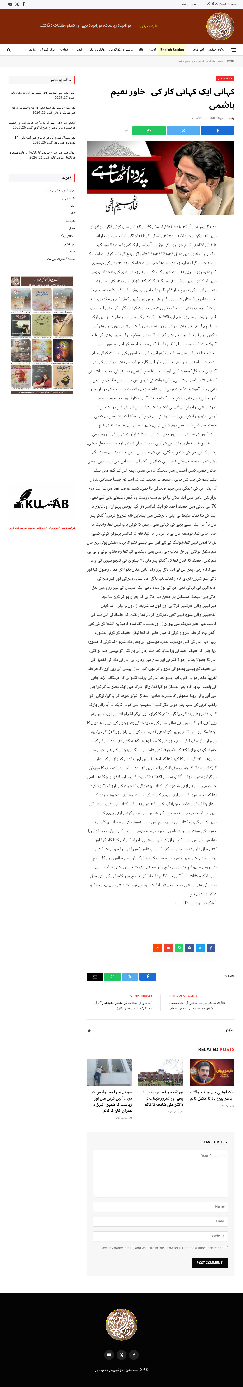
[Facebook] (229, 238)
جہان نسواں (48, 50)
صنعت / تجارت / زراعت (61, 259)
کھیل (78, 50)
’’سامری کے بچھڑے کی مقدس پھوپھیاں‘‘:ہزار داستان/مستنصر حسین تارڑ (123, 1006)
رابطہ (184, 4)
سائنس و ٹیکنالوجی (121, 50)
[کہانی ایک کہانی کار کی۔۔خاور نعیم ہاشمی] (160, 178)
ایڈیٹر (231, 118)
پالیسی (194, 4)
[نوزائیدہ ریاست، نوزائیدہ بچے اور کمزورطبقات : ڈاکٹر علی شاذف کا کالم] (160, 1072)
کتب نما (70, 221)
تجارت (64, 50)
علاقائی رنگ (97, 50)
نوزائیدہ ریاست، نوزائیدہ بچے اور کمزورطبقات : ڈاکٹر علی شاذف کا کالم (83, 25)
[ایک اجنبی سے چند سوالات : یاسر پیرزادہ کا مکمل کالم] (211, 1072)
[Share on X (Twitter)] (183, 130)
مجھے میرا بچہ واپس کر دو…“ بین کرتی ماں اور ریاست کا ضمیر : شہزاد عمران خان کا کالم (112, 1102)
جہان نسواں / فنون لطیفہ (60, 191)
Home (230, 61)
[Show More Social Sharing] (126, 130)
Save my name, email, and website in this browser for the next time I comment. (161, 1248)
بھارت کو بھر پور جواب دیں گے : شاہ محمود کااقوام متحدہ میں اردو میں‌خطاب (197, 1006)
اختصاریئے (68, 198)
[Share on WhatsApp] (149, 130)
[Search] (9, 50)
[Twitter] (229, 250)
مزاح (72, 251)
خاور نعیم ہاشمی (225, 78)
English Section (172, 49)
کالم (140, 50)
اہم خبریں (198, 50)
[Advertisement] (42, 439)
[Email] (229, 274)
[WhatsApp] (229, 262)
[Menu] (233, 50)
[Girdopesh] (220, 26)
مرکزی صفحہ (216, 50)
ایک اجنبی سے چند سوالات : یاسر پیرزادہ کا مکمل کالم (212, 1096)
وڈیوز (32, 50)
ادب (153, 50)
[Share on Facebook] (217, 130)
